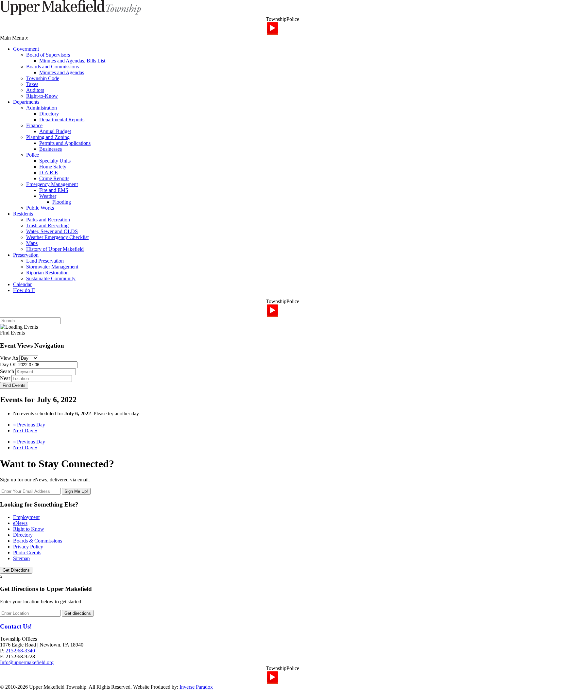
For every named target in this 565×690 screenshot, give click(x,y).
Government (26, 49)
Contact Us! (16, 626)
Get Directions (16, 570)
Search (7, 371)
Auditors (35, 90)
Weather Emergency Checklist (57, 237)
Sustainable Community (51, 278)
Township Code (42, 78)
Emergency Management (52, 184)
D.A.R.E (48, 172)
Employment (26, 517)
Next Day (25, 430)
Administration (41, 108)
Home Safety (52, 166)
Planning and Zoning (48, 137)
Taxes (32, 84)
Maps (32, 243)
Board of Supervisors (48, 55)
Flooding (61, 202)
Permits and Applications (65, 143)
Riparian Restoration (47, 272)
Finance (34, 125)
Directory (49, 113)
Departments (26, 102)
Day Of (8, 364)
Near (5, 378)
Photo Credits (27, 552)
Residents (23, 213)
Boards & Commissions (37, 540)
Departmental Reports (61, 119)
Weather (47, 196)
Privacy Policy (28, 546)
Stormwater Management (52, 266)
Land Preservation (45, 261)
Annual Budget (55, 131)
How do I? (24, 290)
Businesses (50, 149)
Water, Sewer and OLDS (52, 231)
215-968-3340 (20, 650)
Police (32, 155)
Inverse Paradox (196, 687)
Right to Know (28, 529)
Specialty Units (55, 161)
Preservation (26, 255)
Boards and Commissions (52, 66)
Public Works (40, 208)
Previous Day (29, 424)
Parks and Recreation (48, 219)
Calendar (22, 284)
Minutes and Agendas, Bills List (72, 60)
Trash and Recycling (47, 225)
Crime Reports (54, 178)
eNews (20, 523)
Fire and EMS (53, 190)
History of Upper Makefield (55, 249)
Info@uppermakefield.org (27, 662)
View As (9, 358)
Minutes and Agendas (61, 72)
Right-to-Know (42, 96)
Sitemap (21, 558)
